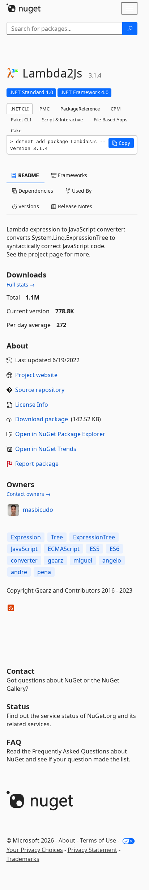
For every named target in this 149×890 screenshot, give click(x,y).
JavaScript (24, 549)
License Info (31, 405)
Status (18, 706)
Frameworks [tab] (71, 175)
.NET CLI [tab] (20, 108)
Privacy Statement (92, 850)
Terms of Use (98, 840)
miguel (82, 560)
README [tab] (28, 175)
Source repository (39, 390)
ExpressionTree (94, 537)
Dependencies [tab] (35, 190)
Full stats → (21, 284)
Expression (26, 537)
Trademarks (23, 859)
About (67, 840)
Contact (21, 671)
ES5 (94, 549)
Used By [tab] (81, 190)
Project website (36, 375)
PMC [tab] (44, 108)
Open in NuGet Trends (45, 449)
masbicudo (38, 510)
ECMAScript (64, 549)
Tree (57, 537)
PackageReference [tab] (80, 108)
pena (44, 572)
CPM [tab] (116, 108)
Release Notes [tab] (74, 206)
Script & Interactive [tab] (62, 119)
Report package (37, 464)
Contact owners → (29, 493)
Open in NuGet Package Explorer (60, 434)
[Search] (129, 28)
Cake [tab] (16, 130)
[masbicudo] (13, 510)
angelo (111, 560)
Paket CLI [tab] (21, 119)
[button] (121, 143)
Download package (41, 419)
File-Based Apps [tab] (110, 119)
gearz (55, 560)
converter (24, 560)
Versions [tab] (28, 206)
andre (19, 572)
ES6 (114, 549)
